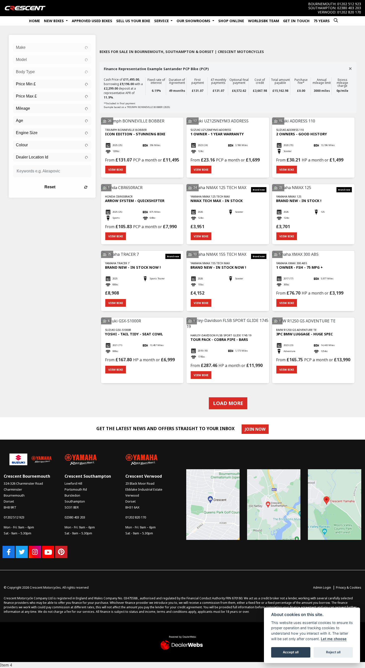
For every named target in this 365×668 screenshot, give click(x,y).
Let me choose (334, 639)
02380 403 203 (349, 8)
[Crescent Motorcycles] (25, 7)
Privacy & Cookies (348, 587)
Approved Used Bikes (92, 20)
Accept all (290, 652)
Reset (49, 187)
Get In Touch (296, 20)
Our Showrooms (194, 20)
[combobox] (52, 47)
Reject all (333, 652)
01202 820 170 (349, 12)
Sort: (107, 38)
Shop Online (231, 20)
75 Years (322, 20)
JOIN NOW (255, 429)
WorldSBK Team (263, 20)
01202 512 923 (349, 4)
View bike (115, 169)
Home (34, 20)
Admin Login (322, 587)
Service (162, 20)
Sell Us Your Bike (133, 20)
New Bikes (54, 20)
